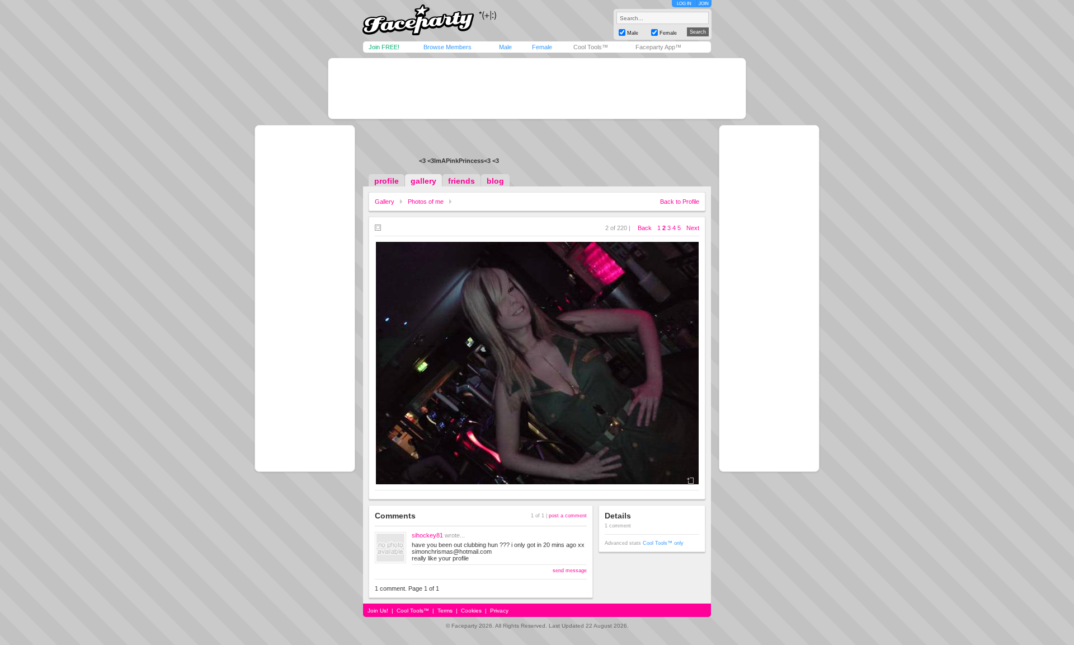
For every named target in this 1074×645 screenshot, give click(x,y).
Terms (445, 610)
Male (505, 47)
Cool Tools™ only (663, 543)
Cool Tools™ (590, 47)
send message (570, 570)
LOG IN (684, 3)
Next (692, 228)
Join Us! (378, 610)
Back (645, 228)
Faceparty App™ (658, 47)
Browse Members (447, 47)
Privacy (499, 610)
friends (461, 180)
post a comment (568, 515)
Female (542, 47)
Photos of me (426, 201)
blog (495, 180)
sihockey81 (427, 535)
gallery (423, 180)
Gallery (384, 201)
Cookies (471, 610)
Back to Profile (679, 201)
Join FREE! (384, 47)
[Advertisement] (537, 88)
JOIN (704, 3)
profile (386, 180)
